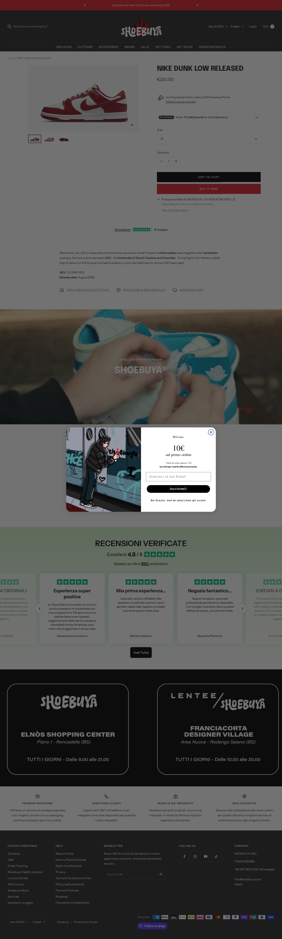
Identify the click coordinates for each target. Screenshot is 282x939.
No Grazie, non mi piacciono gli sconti (178, 500)
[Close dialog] (211, 432)
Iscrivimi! (178, 488)
